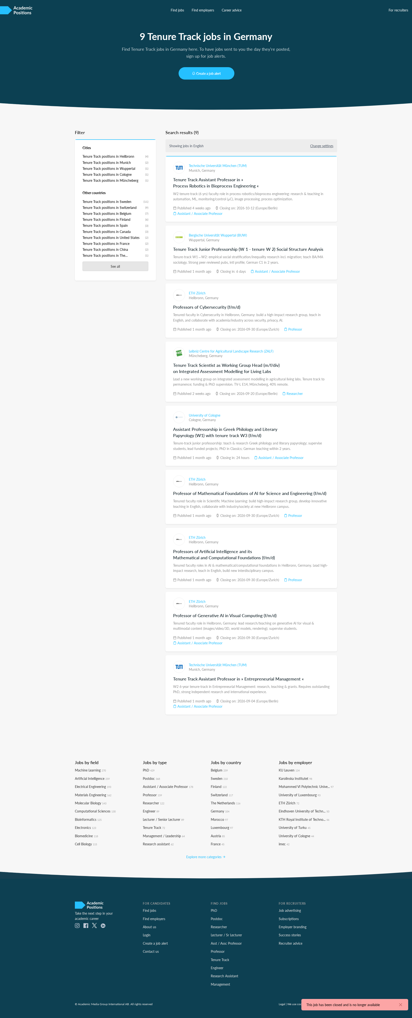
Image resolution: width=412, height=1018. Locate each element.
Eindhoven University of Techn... (304, 811)
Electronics (85, 827)
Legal (282, 1004)
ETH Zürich (197, 293)
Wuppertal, (197, 239)
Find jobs (177, 10)
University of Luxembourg (299, 794)
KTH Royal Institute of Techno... (304, 819)
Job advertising (290, 910)
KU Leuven (289, 770)
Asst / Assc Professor (226, 943)
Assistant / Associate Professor (199, 213)
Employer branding (292, 926)
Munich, (195, 170)
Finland (219, 786)
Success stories (290, 934)
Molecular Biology (90, 803)
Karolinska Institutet (295, 778)
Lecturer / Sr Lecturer (226, 934)
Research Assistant (224, 975)
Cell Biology (86, 844)
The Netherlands (225, 803)
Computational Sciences (95, 811)
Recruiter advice (290, 943)
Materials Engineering (93, 794)
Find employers (203, 10)
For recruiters (398, 10)
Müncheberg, (199, 355)
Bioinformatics (88, 819)
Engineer (151, 811)
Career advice (232, 10)
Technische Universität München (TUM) (218, 165)
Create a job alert (208, 73)
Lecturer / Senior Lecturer (163, 819)
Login (146, 934)
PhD (148, 770)
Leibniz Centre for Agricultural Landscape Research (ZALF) (231, 351)
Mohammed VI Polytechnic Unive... (306, 786)
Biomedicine (86, 835)
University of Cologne (204, 415)
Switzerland (222, 794)
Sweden (219, 778)
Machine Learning (90, 770)
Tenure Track (154, 827)
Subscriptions (289, 918)
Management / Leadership (164, 835)
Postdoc (151, 778)
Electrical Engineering (93, 786)
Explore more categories (204, 856)
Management (220, 984)
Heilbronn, (197, 297)
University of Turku (294, 827)
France (217, 844)
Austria (218, 835)
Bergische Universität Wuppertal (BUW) (218, 235)
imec (284, 844)
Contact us (151, 951)
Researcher (294, 393)
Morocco (219, 819)
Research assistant (158, 844)
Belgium (219, 770)
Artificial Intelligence (92, 778)
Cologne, (195, 419)
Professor (294, 329)
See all (115, 266)
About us (149, 926)
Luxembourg (222, 827)
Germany (208, 170)
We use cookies (297, 1004)
